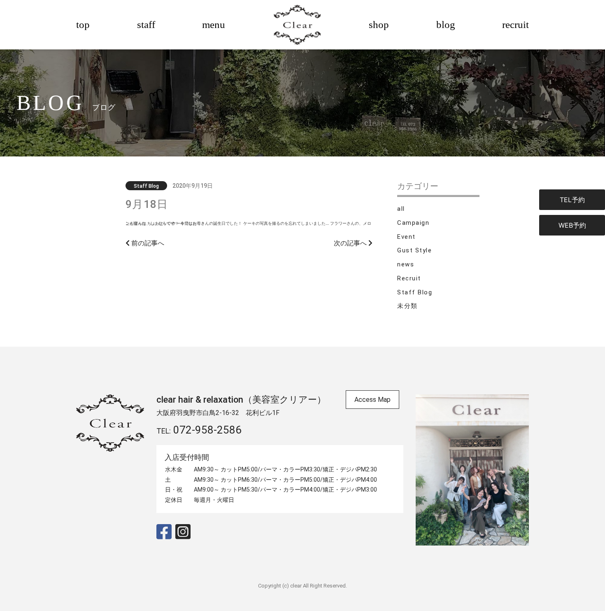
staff (146, 24)
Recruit (409, 278)
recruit (515, 24)
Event (406, 236)
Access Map (372, 399)
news (405, 264)
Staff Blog (414, 292)
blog (445, 24)
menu (213, 24)
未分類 (407, 306)
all (401, 208)
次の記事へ (351, 243)
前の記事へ (147, 243)
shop (379, 24)
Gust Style (414, 250)
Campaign (413, 222)
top (83, 24)
